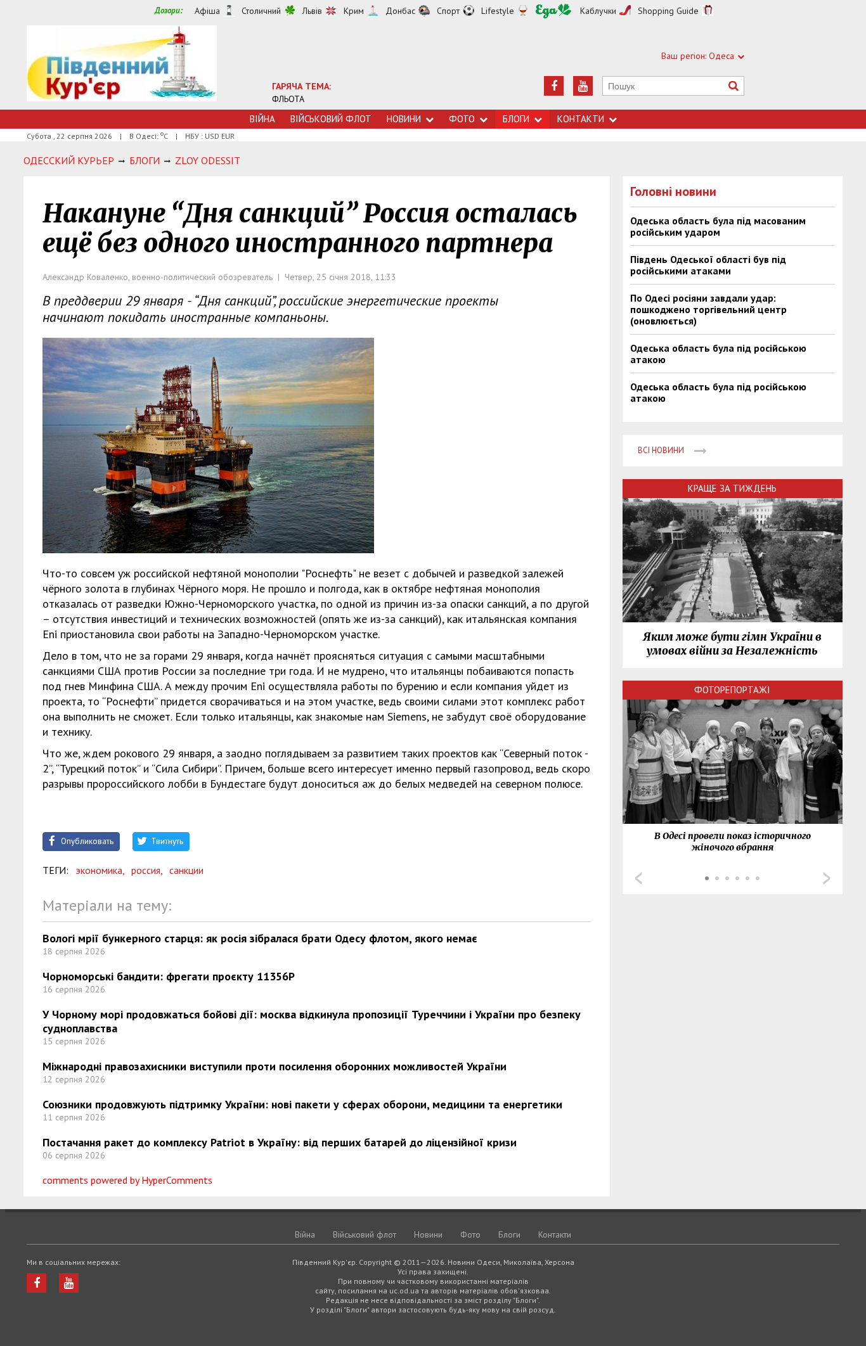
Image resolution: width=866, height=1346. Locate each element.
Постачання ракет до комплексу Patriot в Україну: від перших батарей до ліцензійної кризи (279, 1142)
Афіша (207, 10)
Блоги (516, 119)
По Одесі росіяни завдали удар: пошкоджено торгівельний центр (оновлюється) (708, 309)
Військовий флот (331, 119)
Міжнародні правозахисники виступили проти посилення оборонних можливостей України (274, 1066)
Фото (462, 119)
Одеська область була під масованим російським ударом (718, 226)
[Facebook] (554, 86)
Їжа (553, 11)
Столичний (261, 10)
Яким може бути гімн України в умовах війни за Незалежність (732, 644)
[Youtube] (583, 86)
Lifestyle (497, 10)
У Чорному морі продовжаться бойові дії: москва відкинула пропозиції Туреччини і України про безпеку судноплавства (311, 1021)
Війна (262, 119)
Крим (354, 10)
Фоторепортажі (732, 690)
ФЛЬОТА (288, 99)
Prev (638, 878)
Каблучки (598, 10)
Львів (312, 10)
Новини (404, 119)
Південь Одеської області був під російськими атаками (708, 265)
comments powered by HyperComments (127, 1180)
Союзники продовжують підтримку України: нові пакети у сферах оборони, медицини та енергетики (302, 1104)
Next (827, 878)
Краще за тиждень (732, 488)
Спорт (448, 10)
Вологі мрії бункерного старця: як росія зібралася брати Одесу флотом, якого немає (259, 938)
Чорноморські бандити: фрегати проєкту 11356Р (168, 976)
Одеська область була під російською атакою (718, 354)
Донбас (400, 10)
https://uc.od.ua (122, 67)
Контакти (580, 119)
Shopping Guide (668, 10)
